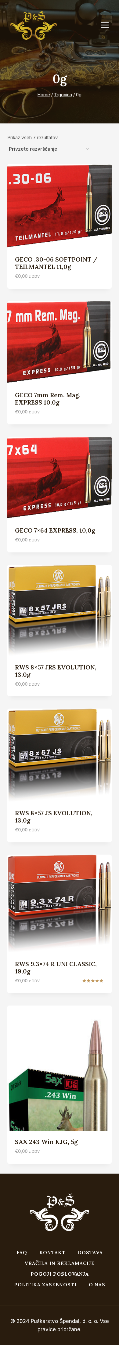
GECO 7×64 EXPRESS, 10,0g (55, 530)
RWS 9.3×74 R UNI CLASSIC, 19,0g (56, 967)
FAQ (21, 1252)
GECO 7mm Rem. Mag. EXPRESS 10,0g (48, 398)
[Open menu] (108, 25)
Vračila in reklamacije (59, 1263)
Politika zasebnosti (45, 1284)
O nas (97, 1284)
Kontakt (52, 1252)
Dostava (90, 1252)
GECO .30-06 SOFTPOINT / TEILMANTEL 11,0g (56, 262)
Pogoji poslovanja (60, 1274)
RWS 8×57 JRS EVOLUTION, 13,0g (55, 670)
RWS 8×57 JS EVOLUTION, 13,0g (53, 816)
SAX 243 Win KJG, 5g (46, 1141)
